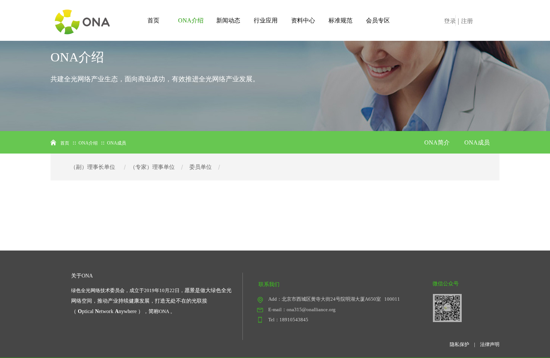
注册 (467, 20)
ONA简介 (437, 142)
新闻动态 (228, 20)
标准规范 (340, 20)
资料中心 (303, 20)
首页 (153, 20)
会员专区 (378, 20)
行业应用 (266, 20)
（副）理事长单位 (92, 167)
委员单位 (200, 167)
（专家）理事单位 (152, 167)
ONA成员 (477, 142)
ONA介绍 (191, 20)
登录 (450, 20)
